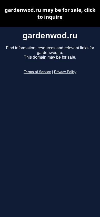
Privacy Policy (65, 72)
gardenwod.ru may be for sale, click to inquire (50, 13)
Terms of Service (37, 72)
